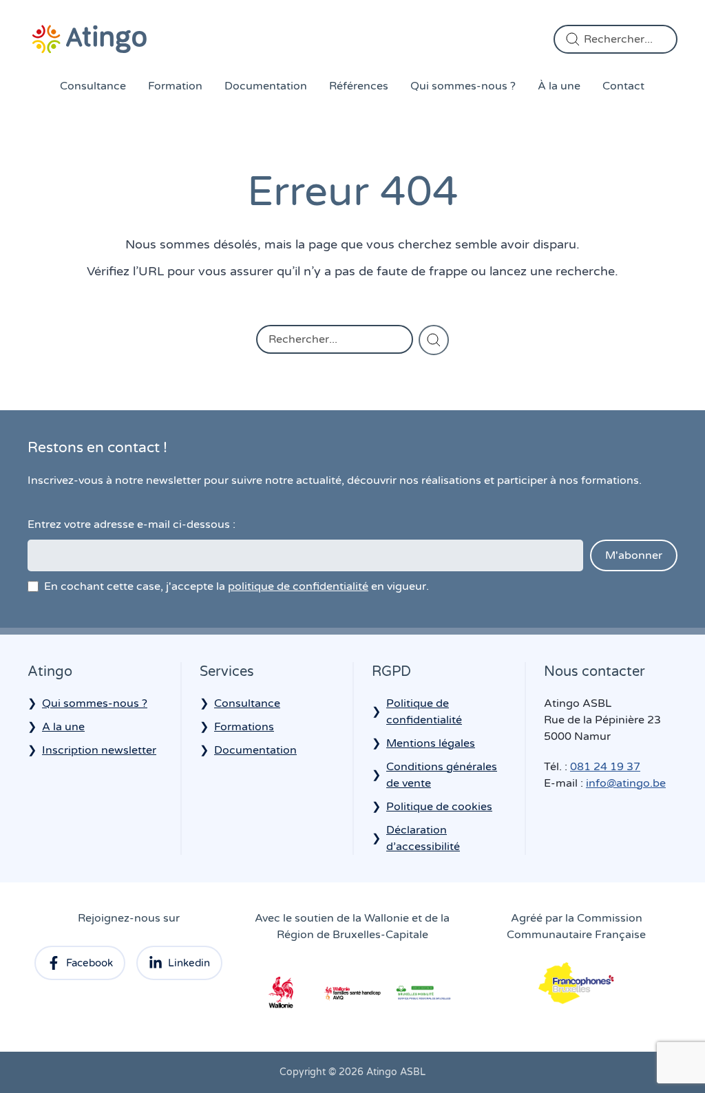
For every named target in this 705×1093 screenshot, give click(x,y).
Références (358, 86)
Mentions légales (430, 743)
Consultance (93, 86)
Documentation (265, 86)
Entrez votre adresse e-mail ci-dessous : (131, 524)
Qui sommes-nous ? (463, 86)
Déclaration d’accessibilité (423, 838)
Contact (623, 86)
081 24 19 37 (605, 767)
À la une (559, 86)
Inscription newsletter (99, 750)
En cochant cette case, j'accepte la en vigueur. (236, 586)
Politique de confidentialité (424, 712)
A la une (63, 727)
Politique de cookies (439, 807)
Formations (244, 727)
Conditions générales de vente (441, 775)
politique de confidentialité (298, 586)
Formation (175, 86)
